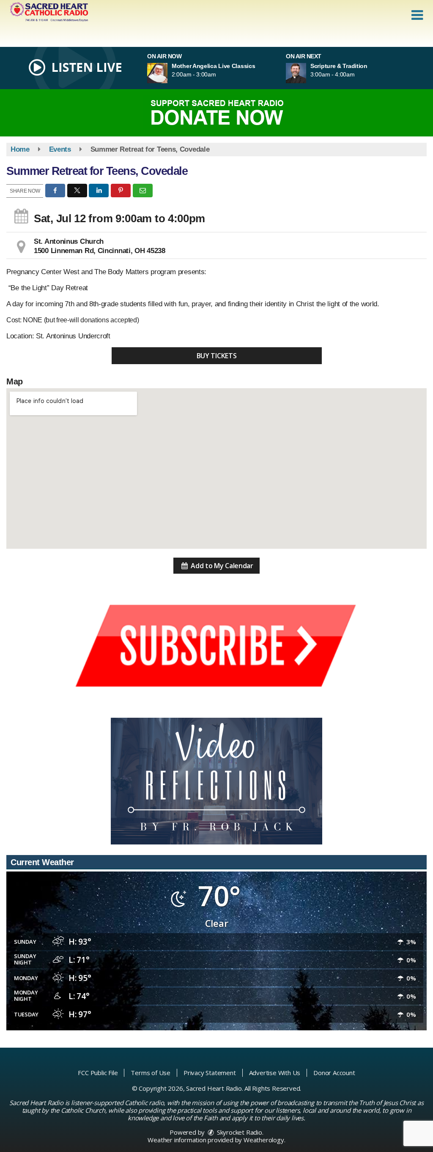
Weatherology (264, 1140)
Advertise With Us (275, 1072)
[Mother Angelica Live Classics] (167, 73)
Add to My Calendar (221, 565)
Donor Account (334, 1072)
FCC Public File (98, 1072)
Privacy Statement (210, 1072)
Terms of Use (150, 1072)
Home (20, 149)
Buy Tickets (217, 355)
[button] (417, 15)
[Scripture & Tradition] (306, 73)
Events (60, 149)
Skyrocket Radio (238, 1132)
